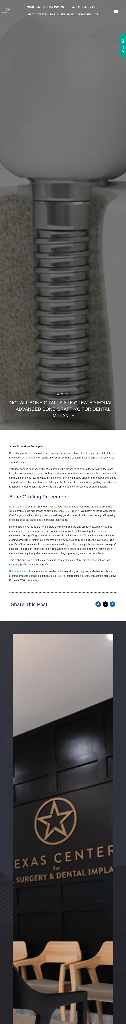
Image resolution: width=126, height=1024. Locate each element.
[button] (98, 604)
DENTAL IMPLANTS (55, 7)
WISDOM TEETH (37, 14)
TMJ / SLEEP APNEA (62, 14)
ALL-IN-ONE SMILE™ (85, 7)
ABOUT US (33, 7)
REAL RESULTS (88, 14)
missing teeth (29, 457)
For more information (21, 571)
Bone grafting (16, 506)
